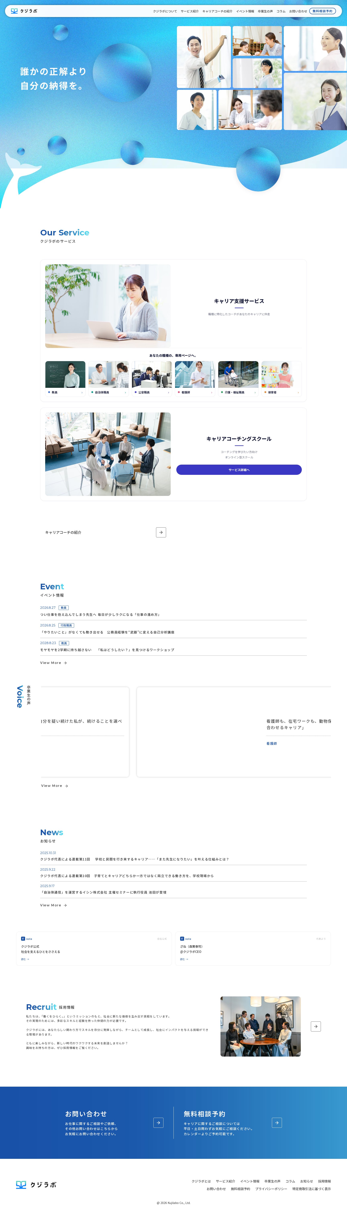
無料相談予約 (240, 1188)
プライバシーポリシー (271, 1188)
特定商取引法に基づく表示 (311, 1188)
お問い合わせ (216, 1188)
